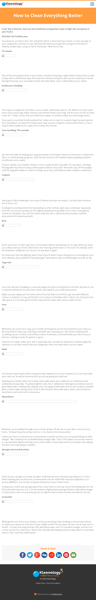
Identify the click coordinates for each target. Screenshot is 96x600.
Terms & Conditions (53, 583)
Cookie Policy (40, 583)
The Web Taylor (56, 594)
